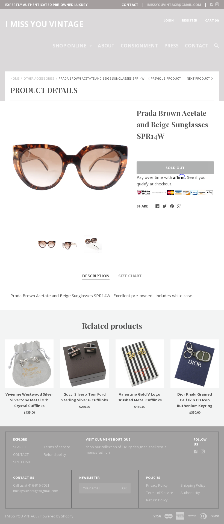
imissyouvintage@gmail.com (35, 491)
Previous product (166, 78)
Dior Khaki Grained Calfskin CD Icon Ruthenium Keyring (195, 400)
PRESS (171, 46)
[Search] (216, 48)
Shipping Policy (193, 485)
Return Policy (156, 500)
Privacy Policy (156, 485)
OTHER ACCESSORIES (38, 78)
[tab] (96, 275)
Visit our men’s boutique (108, 439)
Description (96, 275)
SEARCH (19, 447)
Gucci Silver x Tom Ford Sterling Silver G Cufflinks (84, 397)
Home (14, 78)
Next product (199, 78)
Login (169, 20)
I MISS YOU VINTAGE (44, 24)
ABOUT (106, 46)
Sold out (175, 167)
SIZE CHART (130, 275)
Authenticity (190, 492)
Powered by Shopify (56, 516)
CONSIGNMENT (139, 46)
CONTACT (196, 46)
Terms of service (57, 447)
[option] (70, 167)
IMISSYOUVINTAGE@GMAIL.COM (174, 4)
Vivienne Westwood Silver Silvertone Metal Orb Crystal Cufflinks (29, 400)
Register (189, 20)
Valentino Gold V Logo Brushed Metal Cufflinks (139, 397)
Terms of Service (159, 492)
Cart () (212, 20)
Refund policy (55, 454)
